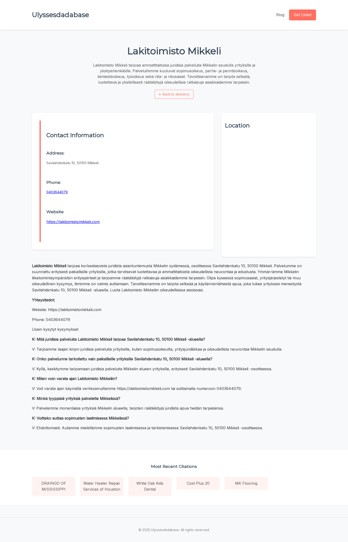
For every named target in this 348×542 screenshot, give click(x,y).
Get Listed (302, 14)
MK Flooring (246, 483)
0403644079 (57, 192)
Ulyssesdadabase (60, 15)
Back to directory (174, 94)
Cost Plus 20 (198, 483)
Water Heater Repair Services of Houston (101, 486)
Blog (280, 14)
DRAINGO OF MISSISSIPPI (53, 486)
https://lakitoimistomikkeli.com (73, 221)
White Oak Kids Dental (149, 486)
